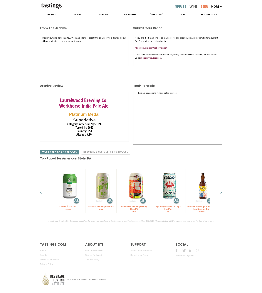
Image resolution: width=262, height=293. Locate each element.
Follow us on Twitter (185, 250)
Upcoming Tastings (199, 250)
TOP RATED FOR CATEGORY (59, 152)
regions (104, 14)
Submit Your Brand (139, 255)
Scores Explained (93, 255)
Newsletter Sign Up (185, 255)
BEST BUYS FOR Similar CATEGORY (105, 152)
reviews (51, 14)
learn (77, 14)
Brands (43, 255)
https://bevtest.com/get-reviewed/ (151, 48)
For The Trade (209, 14)
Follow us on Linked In (192, 250)
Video (183, 14)
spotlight (130, 14)
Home (43, 250)
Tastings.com (86, 279)
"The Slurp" (156, 14)
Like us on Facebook (179, 250)
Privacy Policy (46, 264)
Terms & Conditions (49, 259)
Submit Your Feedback (141, 250)
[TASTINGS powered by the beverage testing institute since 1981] (51, 7)
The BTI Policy (92, 259)
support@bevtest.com (150, 58)
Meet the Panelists (94, 250)
